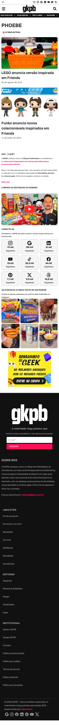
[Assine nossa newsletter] (34, 2)
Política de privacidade (13, 653)
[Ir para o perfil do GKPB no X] (56, 2)
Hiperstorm (27, 709)
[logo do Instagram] (6, 714)
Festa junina (37, 15)
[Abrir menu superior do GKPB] (2, 2)
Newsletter (8, 555)
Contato (7, 645)
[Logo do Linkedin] (21, 714)
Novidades (51, 15)
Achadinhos (8, 563)
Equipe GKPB (9, 637)
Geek (5, 612)
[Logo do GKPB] (29, 414)
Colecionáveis (22, 15)
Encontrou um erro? (12, 524)
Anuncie (7, 539)
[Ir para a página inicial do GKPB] (29, 8)
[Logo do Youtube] (31, 714)
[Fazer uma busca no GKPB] (55, 9)
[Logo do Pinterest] (26, 714)
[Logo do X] (37, 714)
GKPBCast (8, 547)
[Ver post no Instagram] (10, 311)
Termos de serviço (11, 669)
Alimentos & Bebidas (12, 588)
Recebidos (8, 532)
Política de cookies (11, 661)
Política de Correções (13, 685)
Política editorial (10, 677)
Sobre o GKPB (9, 629)
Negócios (7, 580)
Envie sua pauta (10, 516)
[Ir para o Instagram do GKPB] (38, 2)
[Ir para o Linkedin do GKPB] (45, 2)
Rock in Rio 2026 (7, 15)
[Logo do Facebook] (16, 714)
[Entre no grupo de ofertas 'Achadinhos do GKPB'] (29, 369)
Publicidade (8, 604)
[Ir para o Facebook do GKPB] (52, 2)
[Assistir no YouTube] (29, 209)
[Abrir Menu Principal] (3, 9)
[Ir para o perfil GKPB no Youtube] (48, 2)
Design (6, 596)
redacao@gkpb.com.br (32, 494)
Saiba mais (5, 182)
